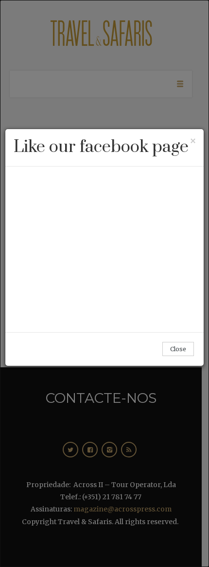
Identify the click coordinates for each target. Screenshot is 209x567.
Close (178, 349)
